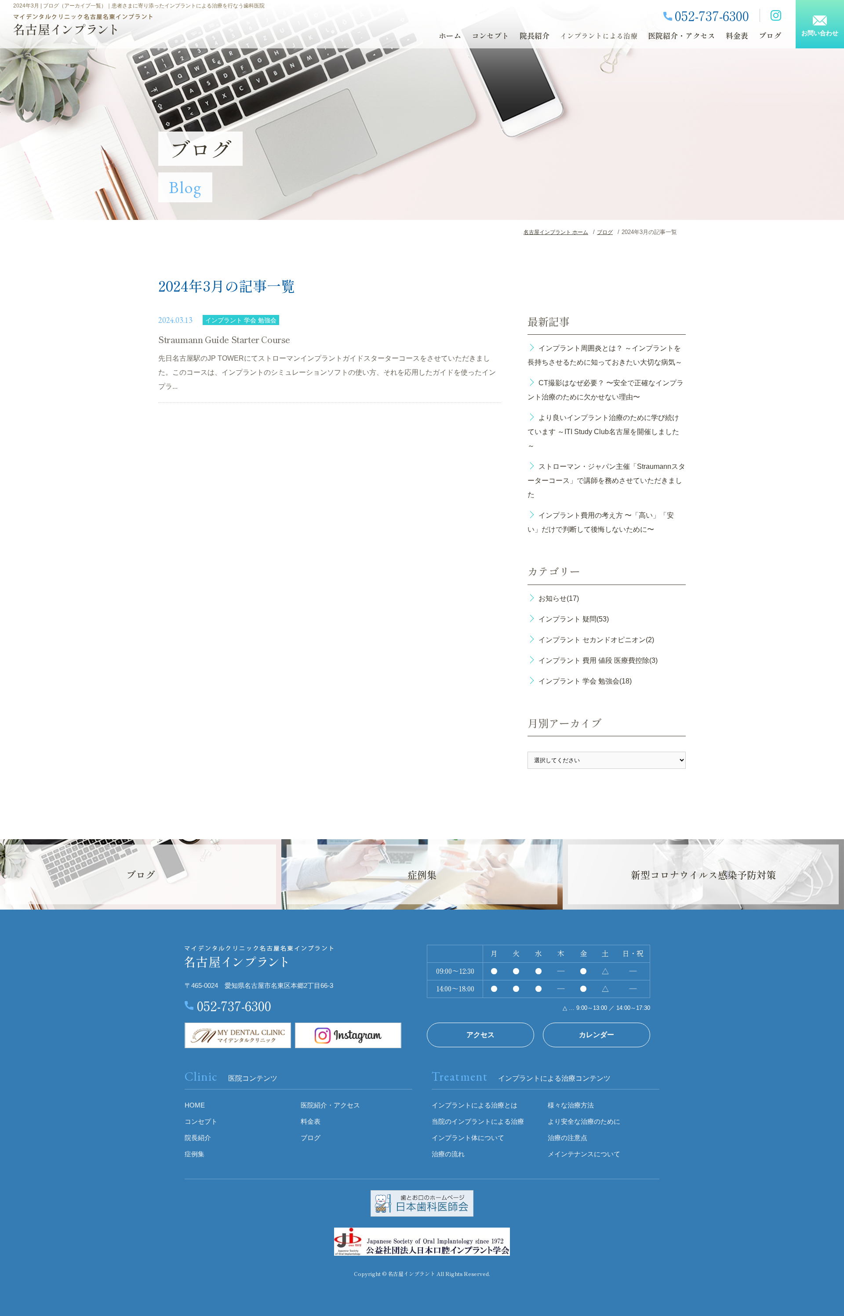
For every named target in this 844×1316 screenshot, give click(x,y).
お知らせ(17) (558, 598)
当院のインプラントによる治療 (478, 1121)
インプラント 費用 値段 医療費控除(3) (598, 660)
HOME (195, 1105)
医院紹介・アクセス (681, 35)
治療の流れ (448, 1154)
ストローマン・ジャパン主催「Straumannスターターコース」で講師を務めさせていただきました (606, 480)
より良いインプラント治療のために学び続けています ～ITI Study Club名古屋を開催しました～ (603, 432)
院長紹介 (534, 35)
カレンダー (596, 1034)
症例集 (194, 1154)
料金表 (737, 35)
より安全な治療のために (584, 1121)
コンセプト (490, 35)
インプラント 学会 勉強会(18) (585, 681)
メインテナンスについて (584, 1154)
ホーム (450, 35)
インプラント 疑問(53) (573, 619)
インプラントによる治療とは (474, 1105)
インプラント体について (468, 1137)
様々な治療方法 (571, 1105)
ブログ (770, 35)
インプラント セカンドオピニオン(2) (596, 639)
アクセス (480, 1034)
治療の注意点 (567, 1137)
